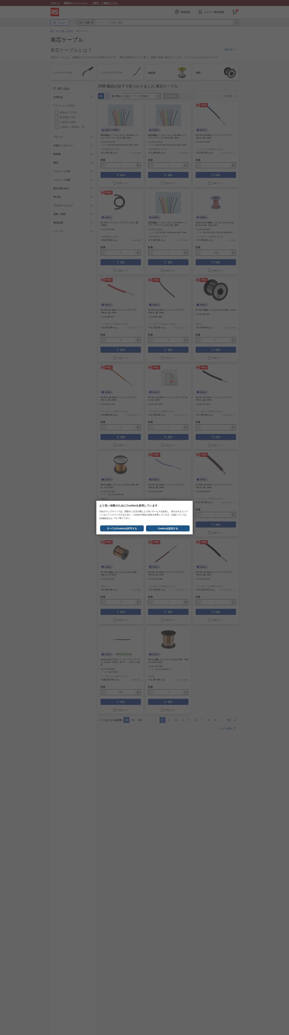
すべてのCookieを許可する (122, 528)
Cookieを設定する (168, 528)
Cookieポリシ (105, 518)
